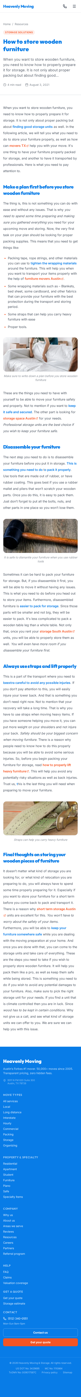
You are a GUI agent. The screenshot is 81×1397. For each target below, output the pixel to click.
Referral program (14, 1253)
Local (6, 1106)
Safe (6, 1191)
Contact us (40, 1332)
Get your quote (12, 1298)
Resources (21, 24)
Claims (7, 1277)
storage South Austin (56, 631)
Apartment (10, 1169)
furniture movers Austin (43, 279)
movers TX (17, 146)
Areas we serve (13, 1226)
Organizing (10, 1145)
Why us (8, 1215)
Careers (8, 1242)
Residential (10, 1163)
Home (7, 24)
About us (9, 1220)
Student (8, 1174)
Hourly (7, 1123)
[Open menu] (74, 6)
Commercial (10, 1128)
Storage (8, 1140)
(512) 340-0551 (18, 1318)
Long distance (12, 1112)
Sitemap (67, 1372)
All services (10, 1101)
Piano (6, 1185)
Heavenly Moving (18, 6)
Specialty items (13, 1196)
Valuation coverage (15, 1283)
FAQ (6, 1272)
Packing (8, 1134)
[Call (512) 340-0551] (64, 6)
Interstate (9, 1117)
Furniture (9, 1180)
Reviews (8, 1231)
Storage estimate (14, 1303)
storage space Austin (19, 418)
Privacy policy (50, 1372)
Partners (8, 1248)
